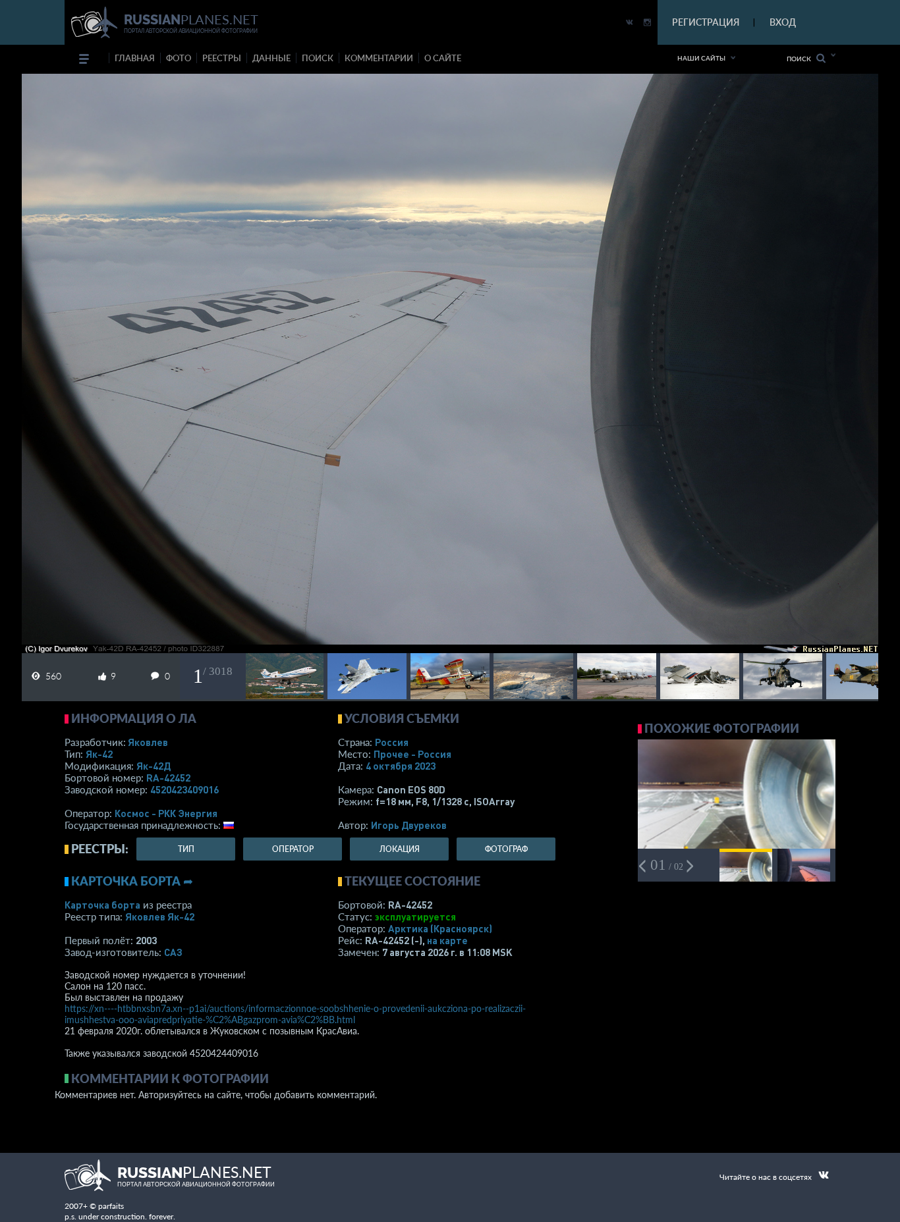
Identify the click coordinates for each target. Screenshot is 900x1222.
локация (400, 849)
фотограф (506, 849)
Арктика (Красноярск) (440, 928)
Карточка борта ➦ (132, 881)
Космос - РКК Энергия (166, 813)
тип (186, 849)
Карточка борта (102, 905)
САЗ (173, 952)
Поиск (801, 59)
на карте (447, 940)
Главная (135, 58)
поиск (317, 58)
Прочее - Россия (412, 754)
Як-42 (99, 754)
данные (271, 58)
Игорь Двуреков (409, 825)
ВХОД (783, 22)
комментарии (379, 58)
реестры (221, 58)
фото (178, 58)
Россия (391, 742)
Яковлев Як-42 (159, 916)
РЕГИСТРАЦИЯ (705, 22)
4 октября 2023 (401, 766)
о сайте (442, 58)
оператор (293, 849)
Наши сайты (701, 58)
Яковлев (148, 742)
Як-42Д (153, 766)
